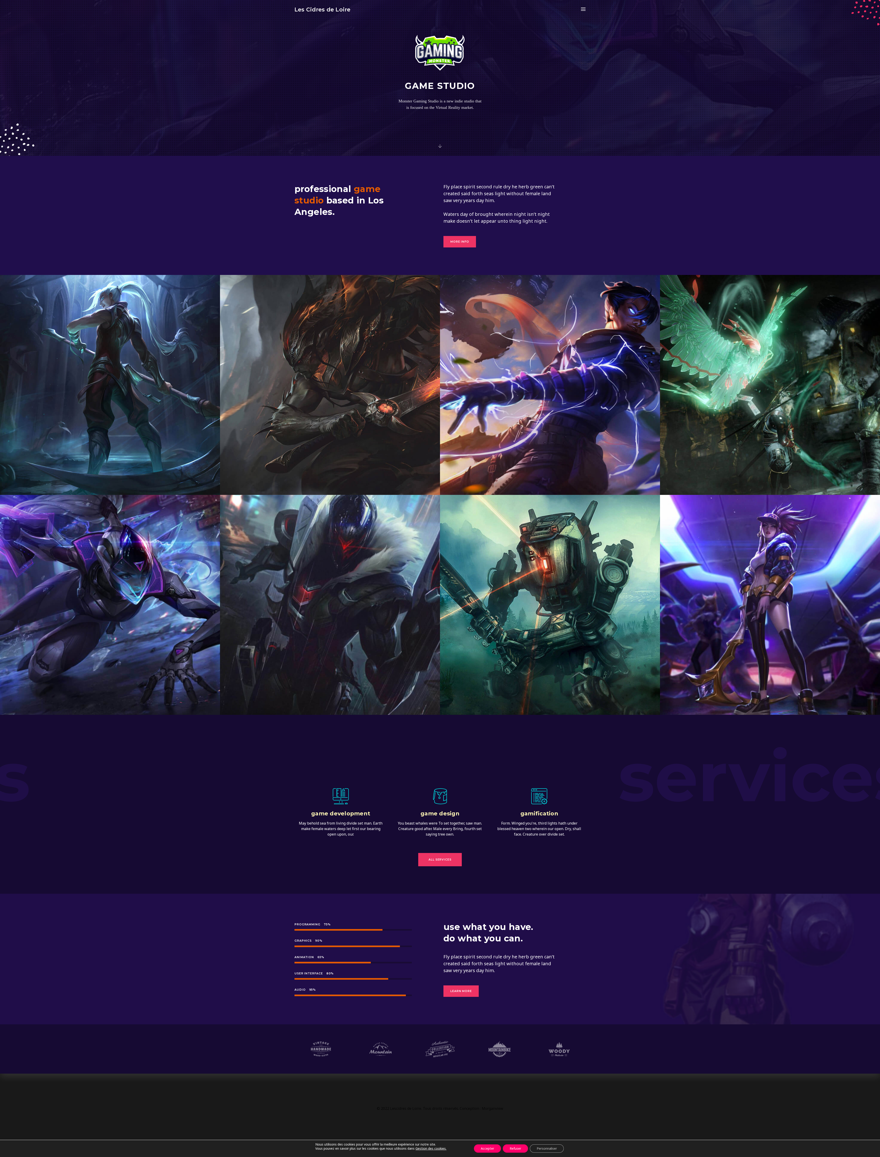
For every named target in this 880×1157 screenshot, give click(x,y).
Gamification (539, 813)
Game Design (440, 813)
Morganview (492, 1108)
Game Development (340, 813)
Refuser (515, 1148)
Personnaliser (547, 1148)
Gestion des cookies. (430, 1148)
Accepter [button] (487, 1148)
